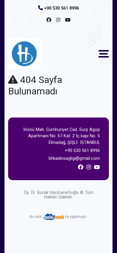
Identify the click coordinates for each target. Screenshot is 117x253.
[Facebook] (48, 20)
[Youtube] (67, 20)
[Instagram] (58, 20)
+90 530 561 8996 (61, 8)
